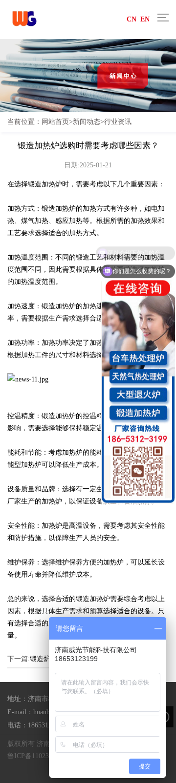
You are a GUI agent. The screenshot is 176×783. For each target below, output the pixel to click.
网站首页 (55, 121)
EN (145, 19)
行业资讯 (118, 121)
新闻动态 (86, 121)
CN (131, 19)
